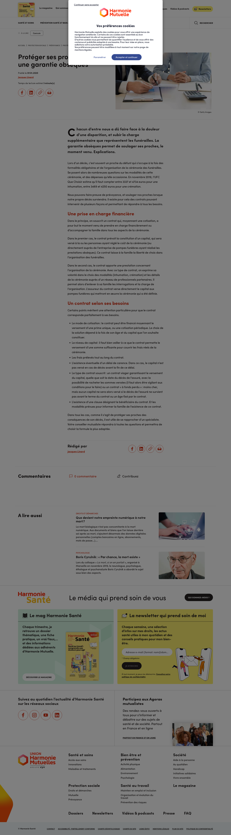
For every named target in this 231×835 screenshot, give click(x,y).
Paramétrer (100, 57)
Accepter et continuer (127, 57)
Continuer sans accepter (86, 4)
